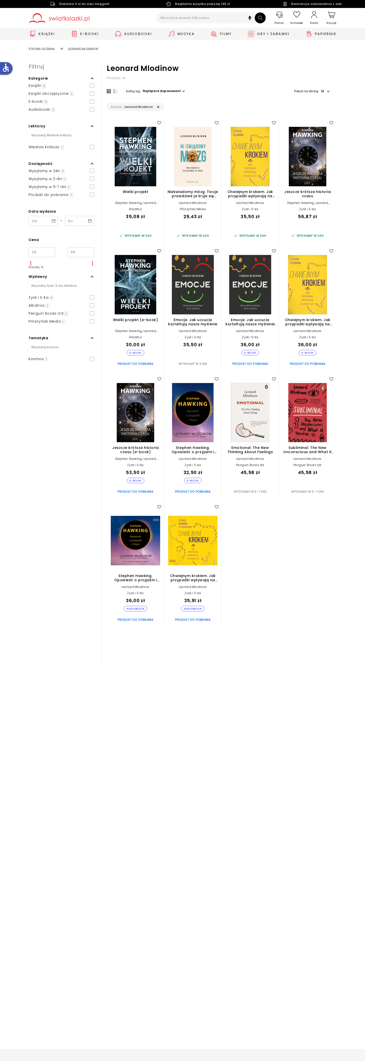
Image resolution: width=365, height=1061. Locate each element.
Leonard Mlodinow (193, 203)
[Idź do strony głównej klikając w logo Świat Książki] (59, 18)
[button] (249, 18)
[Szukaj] (260, 17)
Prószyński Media (193, 209)
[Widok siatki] (109, 91)
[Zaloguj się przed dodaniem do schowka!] (159, 123)
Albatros (135, 209)
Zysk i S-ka (250, 209)
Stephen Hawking (128, 203)
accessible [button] (6, 68)
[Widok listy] (115, 91)
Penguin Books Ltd (250, 465)
